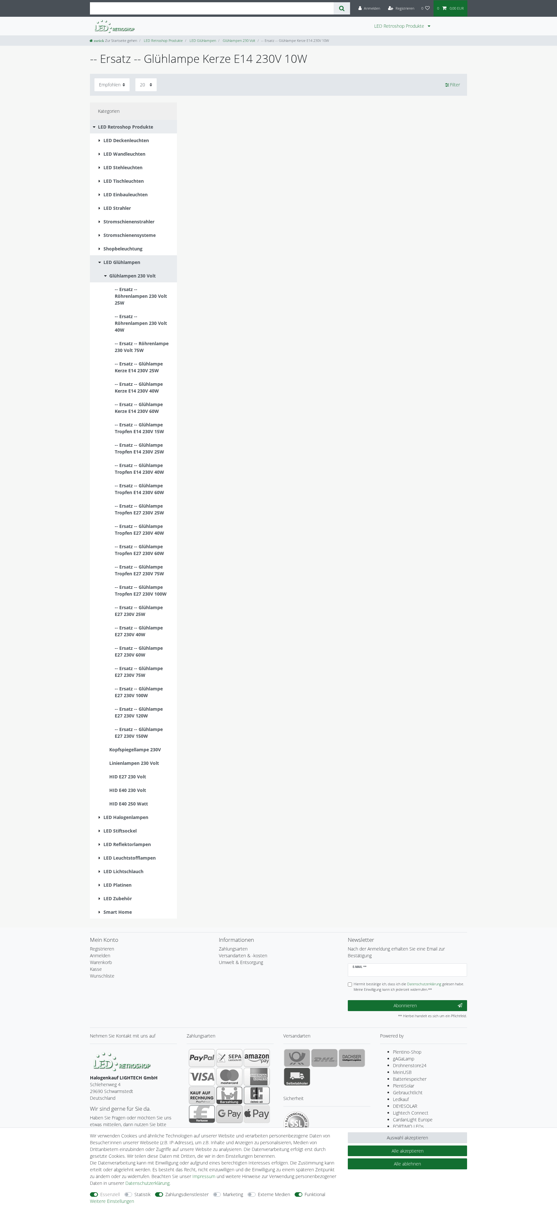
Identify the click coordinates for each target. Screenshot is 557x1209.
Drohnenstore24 (409, 1065)
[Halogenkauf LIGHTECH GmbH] (122, 1061)
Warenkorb (101, 962)
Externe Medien (274, 1194)
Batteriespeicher (409, 1079)
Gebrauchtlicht (408, 1092)
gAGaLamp (403, 1059)
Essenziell (110, 1194)
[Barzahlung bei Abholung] (229, 1095)
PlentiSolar (403, 1086)
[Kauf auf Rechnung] (202, 1095)
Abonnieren (405, 1005)
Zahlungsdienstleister (187, 1194)
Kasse (96, 969)
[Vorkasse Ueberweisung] (202, 1114)
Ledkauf (401, 1099)
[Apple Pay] (256, 1114)
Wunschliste (102, 976)
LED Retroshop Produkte (399, 26)
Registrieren (102, 949)
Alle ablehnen (407, 1164)
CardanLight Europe (413, 1119)
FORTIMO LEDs (408, 1126)
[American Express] (256, 1076)
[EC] (256, 1095)
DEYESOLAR (405, 1106)
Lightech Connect (410, 1113)
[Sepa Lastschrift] (229, 1057)
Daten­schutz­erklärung (147, 1183)
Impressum (203, 1176)
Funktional (315, 1194)
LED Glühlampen (202, 40)
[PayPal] (202, 1057)
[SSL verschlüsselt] (296, 1124)
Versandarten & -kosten (243, 955)
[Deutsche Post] (297, 1057)
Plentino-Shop (407, 1052)
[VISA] (202, 1076)
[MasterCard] (229, 1076)
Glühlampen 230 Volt (238, 40)
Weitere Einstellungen (112, 1201)
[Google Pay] (229, 1114)
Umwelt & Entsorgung (241, 962)
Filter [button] (455, 85)
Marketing (233, 1194)
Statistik (142, 1194)
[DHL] (324, 1057)
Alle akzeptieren (408, 1151)
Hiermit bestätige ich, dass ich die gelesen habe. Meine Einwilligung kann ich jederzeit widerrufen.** (409, 986)
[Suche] (342, 8)
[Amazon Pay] (256, 1057)
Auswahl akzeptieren (407, 1138)
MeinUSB (402, 1072)
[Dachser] (352, 1057)
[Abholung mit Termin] (297, 1076)
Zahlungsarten (233, 949)
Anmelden (100, 955)
